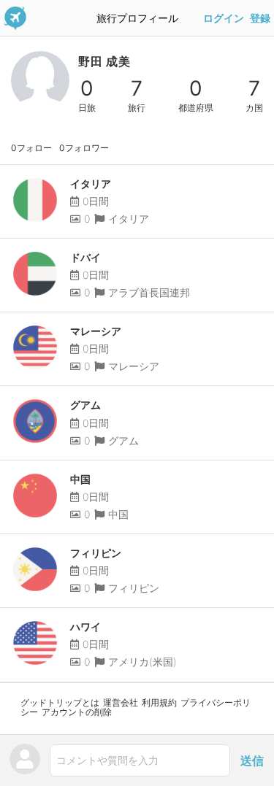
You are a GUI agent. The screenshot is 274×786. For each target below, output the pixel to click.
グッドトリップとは (59, 702)
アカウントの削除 (77, 711)
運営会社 (120, 702)
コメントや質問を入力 (107, 760)
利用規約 (159, 702)
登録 (260, 18)
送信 (252, 760)
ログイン (223, 18)
